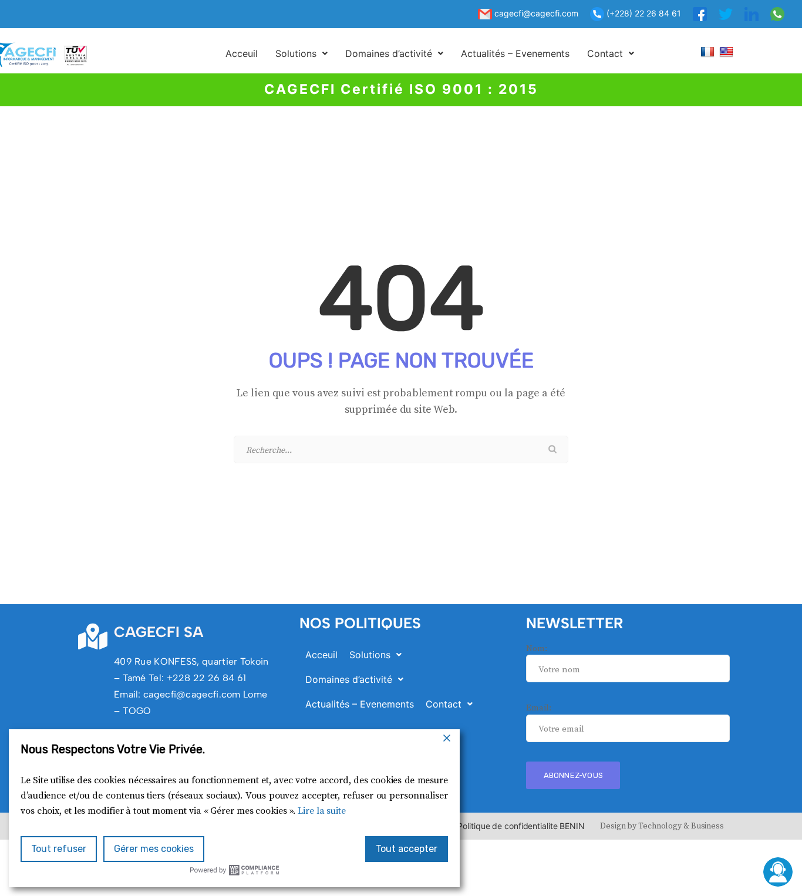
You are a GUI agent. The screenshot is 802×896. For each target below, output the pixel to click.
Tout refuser (58, 848)
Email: (538, 707)
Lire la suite (322, 811)
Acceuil (241, 53)
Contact (605, 53)
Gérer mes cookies (154, 848)
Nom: (536, 648)
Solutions (295, 53)
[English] (727, 51)
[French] (708, 51)
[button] (301, 53)
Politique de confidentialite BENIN (521, 826)
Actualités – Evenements (515, 53)
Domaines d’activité (388, 53)
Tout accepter (406, 848)
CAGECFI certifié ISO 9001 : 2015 (401, 89)
